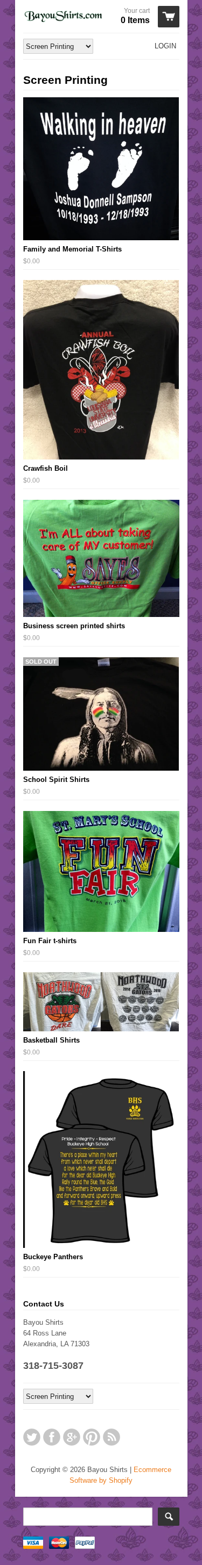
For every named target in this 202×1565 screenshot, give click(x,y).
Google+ (71, 1437)
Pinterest (91, 1437)
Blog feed (111, 1437)
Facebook (51, 1437)
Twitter (31, 1437)
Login (165, 46)
